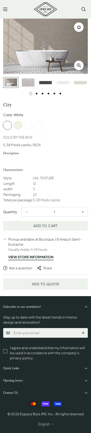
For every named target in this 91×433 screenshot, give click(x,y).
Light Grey (28, 125)
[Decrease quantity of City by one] (26, 211)
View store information (31, 257)
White (7, 125)
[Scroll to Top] (83, 410)
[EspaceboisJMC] (45, 9)
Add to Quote (45, 284)
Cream (18, 125)
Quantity (10, 212)
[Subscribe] (83, 333)
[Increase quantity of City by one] (83, 211)
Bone (39, 125)
